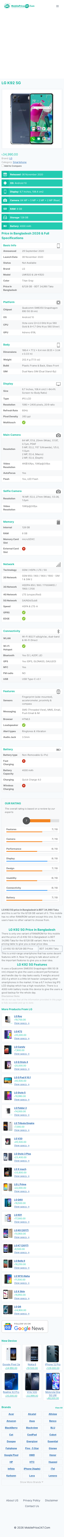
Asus (32, 1420)
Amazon (11, 1420)
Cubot (52, 1434)
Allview (53, 1414)
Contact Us (32, 1506)
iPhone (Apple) (32, 1468)
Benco (52, 1420)
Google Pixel (11, 1455)
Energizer (32, 1441)
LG (30, 1009)
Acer (11, 1414)
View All (58, 1408)
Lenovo (53, 1475)
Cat (11, 1434)
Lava (32, 1475)
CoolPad (32, 1434)
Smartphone (20, 162)
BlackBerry (11, 1427)
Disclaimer (51, 1500)
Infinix (11, 1468)
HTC (32, 1461)
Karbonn (11, 1475)
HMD (32, 1455)
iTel (53, 1468)
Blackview (32, 1427)
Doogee (11, 1441)
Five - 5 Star (32, 1448)
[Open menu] (57, 6)
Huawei (53, 1461)
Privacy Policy (31, 1500)
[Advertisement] (32, 45)
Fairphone (11, 1448)
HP (11, 1461)
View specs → (22, 1023)
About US (12, 1500)
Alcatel (32, 1414)
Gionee (53, 1448)
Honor (52, 1455)
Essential (53, 1441)
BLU (52, 1427)
